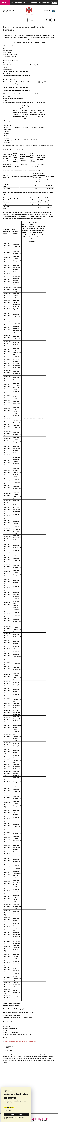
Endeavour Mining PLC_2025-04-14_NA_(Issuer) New (20, 1041)
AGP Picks (5, 2)
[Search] (46, 20)
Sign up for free (16, 1114)
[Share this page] (54, 20)
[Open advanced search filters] (50, 20)
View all (54, 2)
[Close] (29, 1089)
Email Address (9, 1107)
